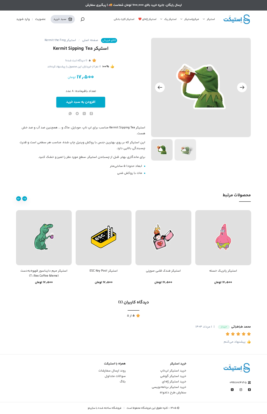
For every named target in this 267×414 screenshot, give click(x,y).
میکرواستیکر (191, 19)
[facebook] (91, 114)
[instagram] (240, 389)
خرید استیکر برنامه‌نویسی (169, 387)
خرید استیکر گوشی (173, 376)
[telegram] (77, 114)
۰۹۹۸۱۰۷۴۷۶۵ (238, 382)
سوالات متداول (115, 376)
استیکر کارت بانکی (124, 19)
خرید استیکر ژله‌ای (174, 381)
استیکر (211, 19)
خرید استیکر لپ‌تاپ (173, 370)
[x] (232, 389)
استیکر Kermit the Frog (60, 40)
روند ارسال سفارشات (112, 370)
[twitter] (84, 114)
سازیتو (91, 408)
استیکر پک (170, 19)
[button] (228, 334)
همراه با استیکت (115, 363)
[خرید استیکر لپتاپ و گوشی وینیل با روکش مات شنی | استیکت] (237, 19)
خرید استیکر (178, 363)
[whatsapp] (70, 114)
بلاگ (123, 381)
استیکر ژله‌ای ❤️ (147, 19)
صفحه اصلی (90, 40)
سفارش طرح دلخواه (173, 392)
